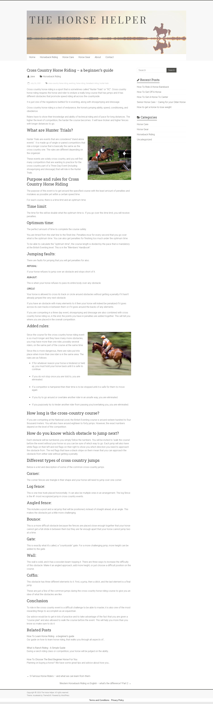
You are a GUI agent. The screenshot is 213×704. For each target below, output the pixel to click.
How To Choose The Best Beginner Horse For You (52, 659)
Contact (109, 57)
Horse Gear (84, 57)
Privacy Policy (117, 700)
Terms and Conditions (99, 700)
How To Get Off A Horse (149, 92)
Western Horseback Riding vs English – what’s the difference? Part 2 (95, 683)
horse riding (80, 83)
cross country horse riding (58, 83)
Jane (32, 76)
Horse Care (68, 57)
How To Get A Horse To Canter (152, 97)
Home (32, 57)
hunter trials (104, 83)
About (98, 57)
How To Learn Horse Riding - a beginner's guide (50, 636)
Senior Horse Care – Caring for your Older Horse (161, 102)
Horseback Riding (49, 57)
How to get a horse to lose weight (154, 107)
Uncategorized (144, 139)
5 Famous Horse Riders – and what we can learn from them (58, 676)
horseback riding (92, 83)
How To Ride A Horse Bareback (153, 87)
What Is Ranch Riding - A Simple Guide (46, 647)
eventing (72, 83)
